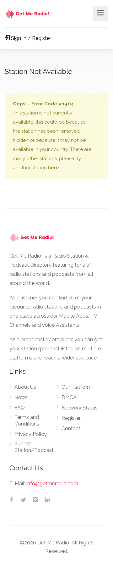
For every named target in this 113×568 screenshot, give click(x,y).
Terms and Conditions (26, 420)
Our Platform (77, 387)
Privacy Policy (30, 434)
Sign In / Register (30, 38)
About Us (25, 387)
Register (71, 418)
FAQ (19, 408)
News (21, 397)
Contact (71, 429)
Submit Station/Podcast (34, 447)
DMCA (69, 397)
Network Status (80, 408)
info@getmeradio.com (52, 484)
